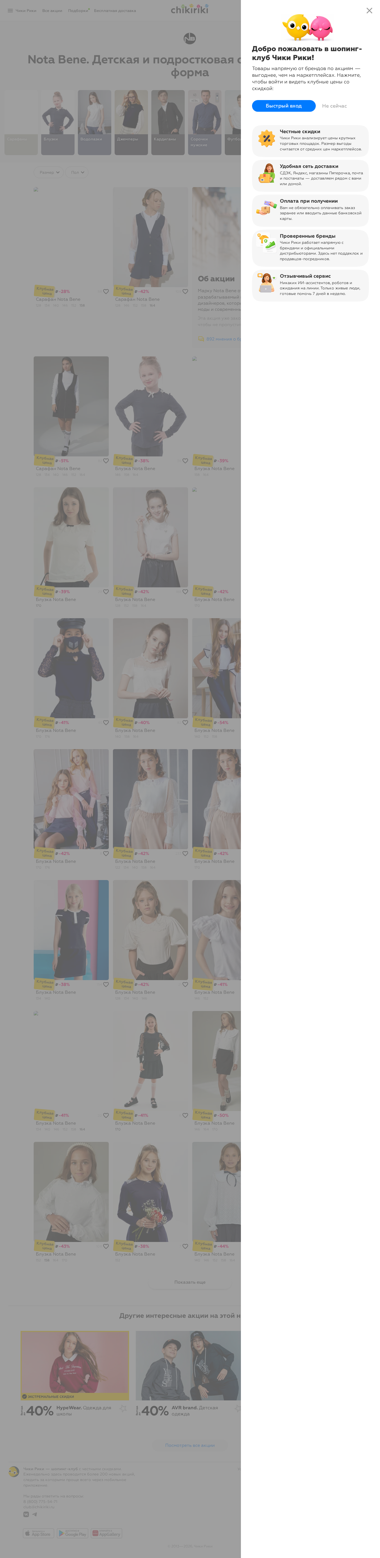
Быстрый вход (284, 106)
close (369, 11)
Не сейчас (334, 106)
